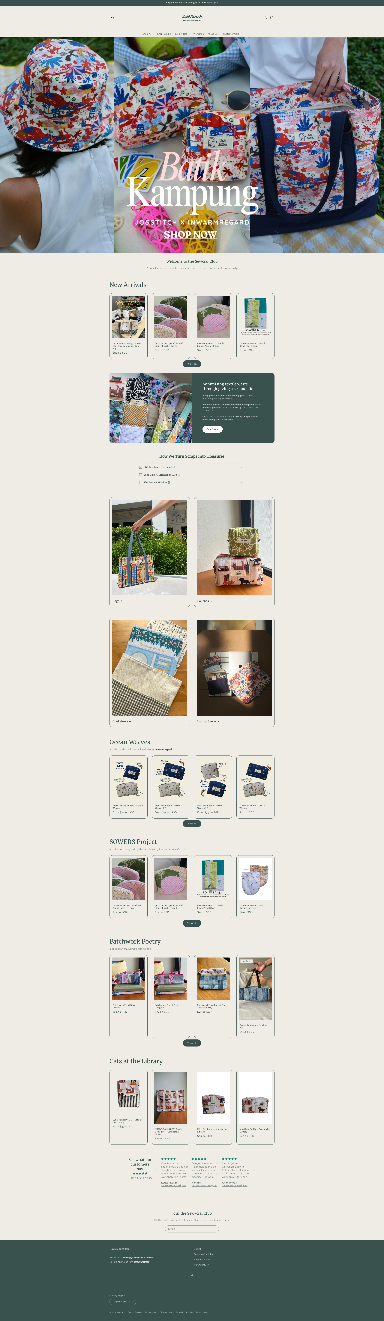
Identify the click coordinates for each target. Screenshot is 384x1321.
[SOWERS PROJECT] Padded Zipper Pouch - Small (211, 344)
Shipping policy (166, 1312)
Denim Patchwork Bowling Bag (253, 1026)
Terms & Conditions (204, 1254)
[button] (113, 17)
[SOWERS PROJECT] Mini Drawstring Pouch (252, 906)
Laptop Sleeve (206, 721)
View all (192, 363)
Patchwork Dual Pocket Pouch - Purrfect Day (212, 1006)
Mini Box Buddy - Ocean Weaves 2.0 (209, 807)
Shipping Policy (202, 1259)
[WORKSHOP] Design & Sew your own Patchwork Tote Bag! (127, 346)
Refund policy (151, 1312)
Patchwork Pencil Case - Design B (167, 1006)
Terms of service (135, 1312)
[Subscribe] (215, 1228)
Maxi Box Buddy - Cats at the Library (255, 1130)
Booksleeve (120, 721)
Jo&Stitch (121, 1312)
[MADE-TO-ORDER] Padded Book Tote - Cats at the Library (169, 1132)
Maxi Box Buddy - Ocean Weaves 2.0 (167, 807)
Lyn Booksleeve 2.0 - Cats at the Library (127, 1121)
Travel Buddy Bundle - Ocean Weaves (128, 807)
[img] (140, 1173)
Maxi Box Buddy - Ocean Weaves (252, 807)
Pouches (203, 601)
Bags (116, 601)
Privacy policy (202, 1312)
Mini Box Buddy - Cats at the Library (212, 1130)
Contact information (184, 1312)
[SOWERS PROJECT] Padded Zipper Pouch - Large (169, 344)
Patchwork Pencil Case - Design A (125, 1006)
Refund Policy (201, 1265)
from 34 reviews (138, 1177)
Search (198, 1249)
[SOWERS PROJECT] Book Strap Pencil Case (253, 344)
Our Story (212, 429)
